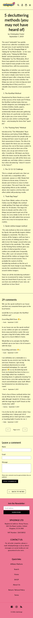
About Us (16, 585)
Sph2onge (19, 612)
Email (3, 454)
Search (16, 569)
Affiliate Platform (16, 564)
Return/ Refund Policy (16, 590)
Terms (16, 595)
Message (5, 462)
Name (4, 447)
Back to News (17, 491)
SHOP (16, 580)
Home (16, 574)
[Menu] (30, 5)
